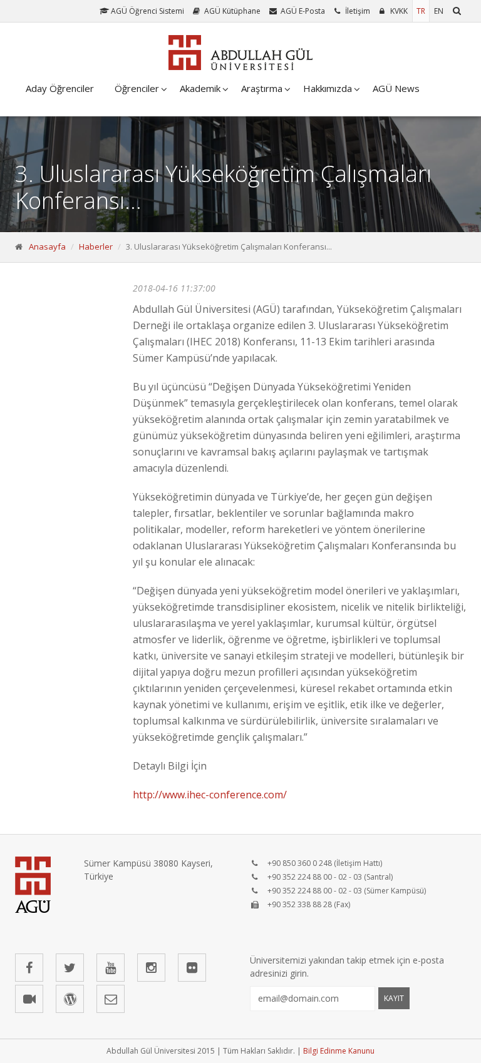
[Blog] (70, 999)
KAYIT (394, 998)
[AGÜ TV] (29, 999)
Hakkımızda (327, 88)
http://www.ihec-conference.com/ (210, 794)
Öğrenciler (137, 88)
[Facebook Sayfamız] (29, 968)
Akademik (200, 88)
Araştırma (261, 88)
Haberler (96, 246)
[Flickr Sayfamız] (192, 968)
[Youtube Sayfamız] (110, 968)
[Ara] (457, 11)
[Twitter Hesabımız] (70, 968)
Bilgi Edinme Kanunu (339, 1050)
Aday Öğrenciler (60, 88)
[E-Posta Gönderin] (110, 999)
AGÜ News (396, 88)
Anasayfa (47, 246)
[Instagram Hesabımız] (151, 968)
